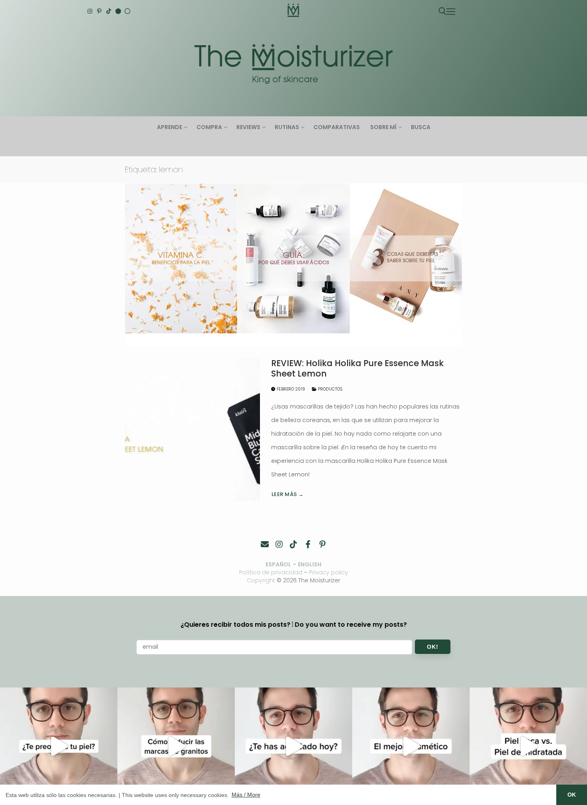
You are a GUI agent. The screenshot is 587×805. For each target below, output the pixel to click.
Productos (329, 389)
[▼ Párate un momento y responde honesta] (293, 746)
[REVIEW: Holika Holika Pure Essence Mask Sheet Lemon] (192, 429)
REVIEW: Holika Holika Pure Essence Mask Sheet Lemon (357, 368)
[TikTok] (109, 11)
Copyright (261, 580)
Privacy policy (328, 572)
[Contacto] (265, 544)
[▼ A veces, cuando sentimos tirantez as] (528, 746)
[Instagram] (90, 11)
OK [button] (571, 794)
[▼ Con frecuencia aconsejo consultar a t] (58, 746)
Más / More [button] (246, 794)
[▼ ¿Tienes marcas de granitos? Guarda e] (176, 746)
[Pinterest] (99, 11)
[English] (118, 11)
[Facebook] (308, 544)
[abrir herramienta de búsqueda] (442, 11)
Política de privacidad (270, 572)
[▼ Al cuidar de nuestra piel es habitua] (411, 746)
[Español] (127, 11)
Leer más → (288, 494)
